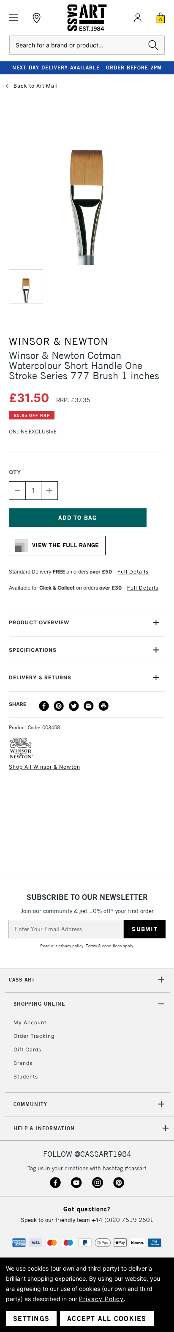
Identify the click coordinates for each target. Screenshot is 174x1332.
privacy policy (70, 946)
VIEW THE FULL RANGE (65, 545)
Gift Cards (27, 1049)
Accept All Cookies (107, 1318)
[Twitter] (74, 706)
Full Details (133, 571)
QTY (15, 472)
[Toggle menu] (13, 18)
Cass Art (22, 979)
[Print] (103, 706)
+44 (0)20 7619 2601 (123, 1220)
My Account (30, 1022)
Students (26, 1076)
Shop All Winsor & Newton (44, 766)
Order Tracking (34, 1036)
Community (30, 1104)
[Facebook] (44, 706)
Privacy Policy (101, 1298)
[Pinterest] (59, 706)
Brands (23, 1063)
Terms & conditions (104, 946)
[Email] (89, 706)
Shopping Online (39, 1004)
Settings (31, 1318)
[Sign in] (137, 17)
